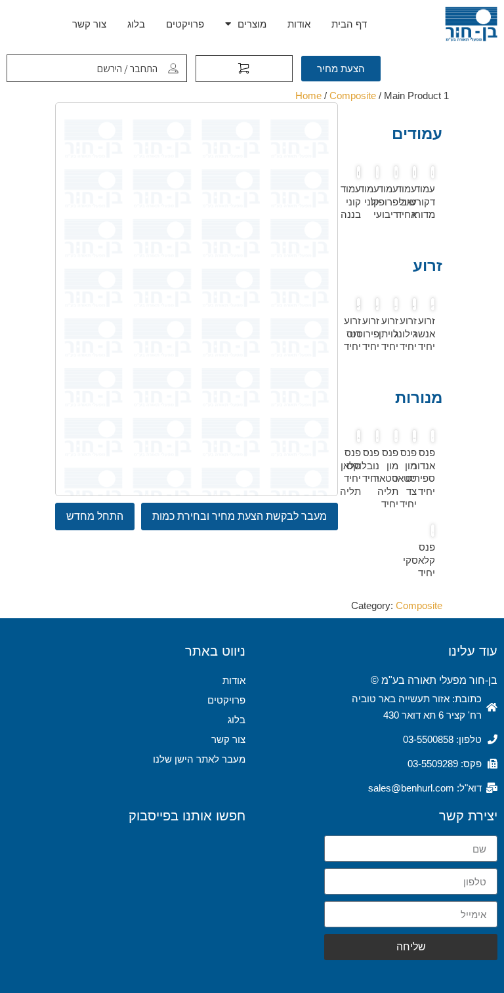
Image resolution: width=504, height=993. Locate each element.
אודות (298, 24)
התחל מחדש (94, 516)
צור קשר (89, 24)
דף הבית (349, 24)
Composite (352, 95)
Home (308, 95)
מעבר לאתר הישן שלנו (199, 759)
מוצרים (252, 24)
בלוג (136, 24)
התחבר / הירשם (127, 68)
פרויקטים (185, 24)
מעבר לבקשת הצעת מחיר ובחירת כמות (239, 516)
